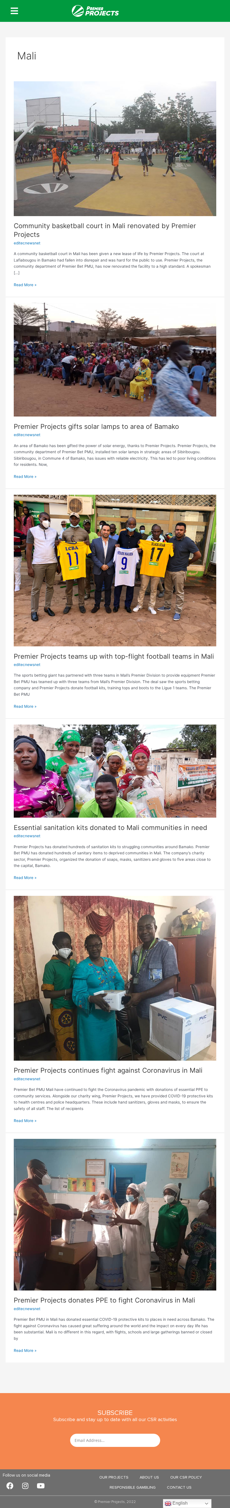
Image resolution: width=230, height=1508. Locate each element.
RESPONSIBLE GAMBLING (133, 1487)
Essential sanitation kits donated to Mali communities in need (110, 828)
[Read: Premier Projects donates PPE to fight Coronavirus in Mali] (115, 1214)
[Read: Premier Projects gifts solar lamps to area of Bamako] (115, 359)
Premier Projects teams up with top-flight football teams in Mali (114, 656)
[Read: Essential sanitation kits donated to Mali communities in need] (115, 771)
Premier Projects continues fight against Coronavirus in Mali (108, 1070)
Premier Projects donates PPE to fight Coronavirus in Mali (104, 1300)
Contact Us (179, 1487)
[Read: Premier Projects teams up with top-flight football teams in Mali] (115, 570)
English (179, 1503)
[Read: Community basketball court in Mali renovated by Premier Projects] (115, 148)
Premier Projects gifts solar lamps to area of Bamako (96, 426)
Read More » (25, 284)
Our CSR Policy (186, 1477)
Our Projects (113, 1477)
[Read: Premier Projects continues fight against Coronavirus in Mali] (115, 978)
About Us (149, 1477)
